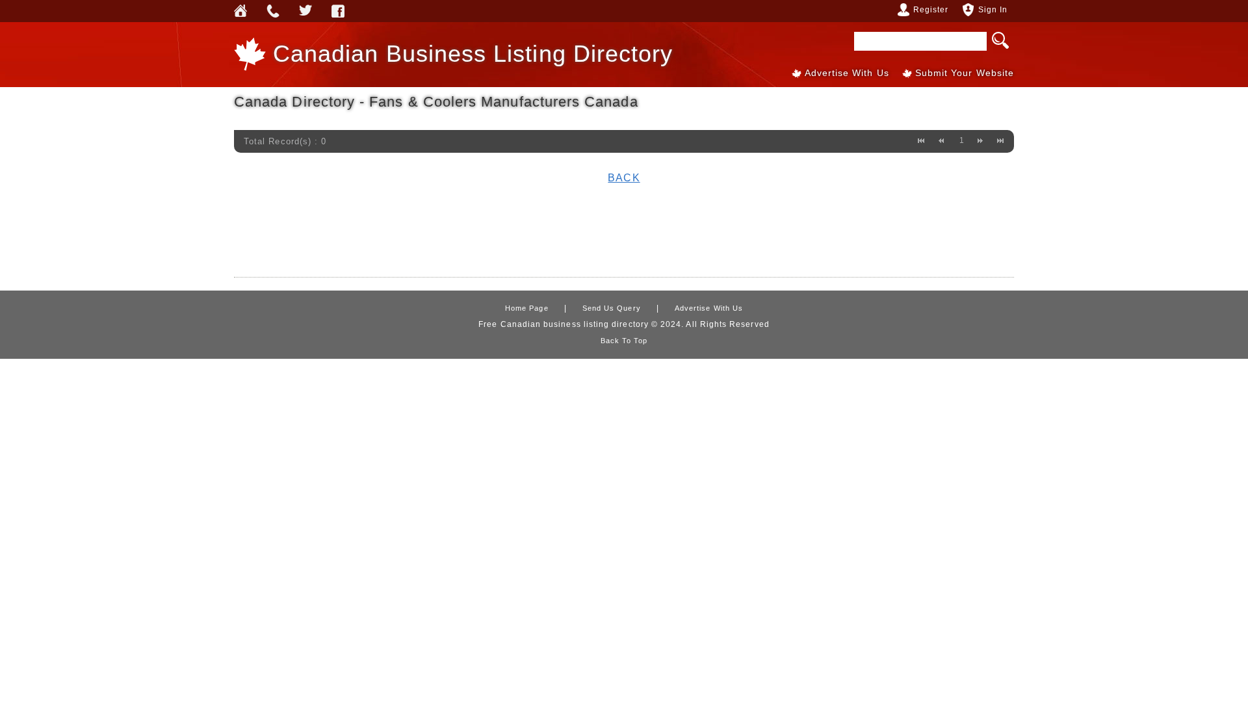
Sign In (993, 9)
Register (931, 9)
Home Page (527, 308)
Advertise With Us (847, 73)
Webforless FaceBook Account (338, 11)
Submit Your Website (964, 73)
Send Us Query (273, 11)
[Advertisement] (624, 232)
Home (240, 11)
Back (624, 177)
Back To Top (624, 340)
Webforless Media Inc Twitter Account (305, 11)
